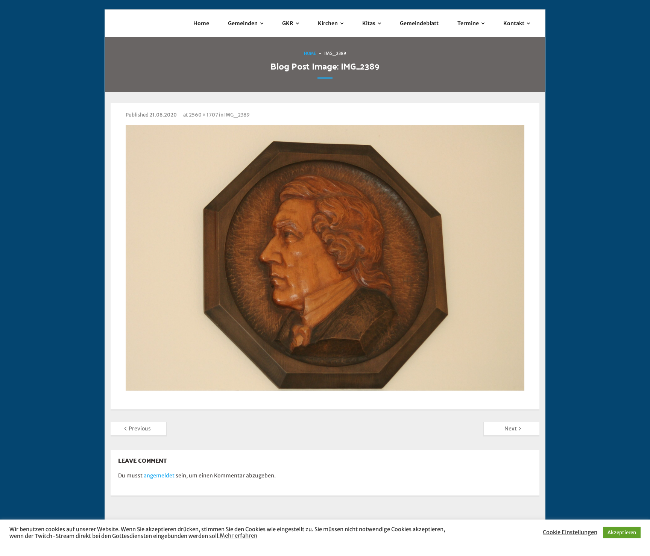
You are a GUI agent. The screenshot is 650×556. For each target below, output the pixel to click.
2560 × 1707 (203, 115)
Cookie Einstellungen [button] (570, 532)
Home (310, 53)
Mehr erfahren (238, 535)
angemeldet (159, 475)
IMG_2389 (237, 115)
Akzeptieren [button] (621, 532)
